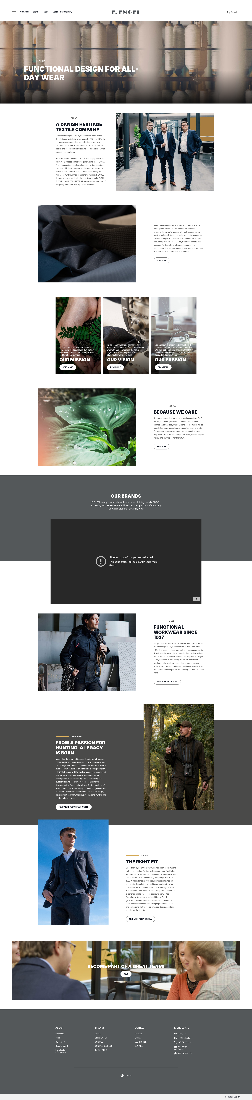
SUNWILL (99, 1042)
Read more (161, 260)
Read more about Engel (167, 682)
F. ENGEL (138, 1034)
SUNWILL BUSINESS (103, 1046)
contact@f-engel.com (181, 1047)
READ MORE (161, 446)
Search (234, 12)
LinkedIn (128, 1075)
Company (24, 12)
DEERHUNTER (101, 1038)
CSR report (60, 1042)
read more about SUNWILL (140, 919)
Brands (36, 12)
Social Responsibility (62, 12)
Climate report (62, 1046)
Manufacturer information (61, 1051)
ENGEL (98, 1034)
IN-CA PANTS (101, 1050)
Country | (232, 1097)
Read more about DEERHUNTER (73, 807)
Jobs (46, 12)
